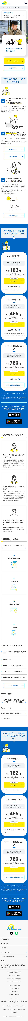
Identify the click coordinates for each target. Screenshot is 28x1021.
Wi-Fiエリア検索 (13, 156)
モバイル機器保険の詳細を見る (13, 388)
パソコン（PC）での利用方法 (11, 681)
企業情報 (3, 967)
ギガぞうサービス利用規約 (13, 1007)
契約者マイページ (13, 68)
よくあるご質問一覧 (12, 696)
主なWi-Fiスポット (13, 149)
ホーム (2, 7)
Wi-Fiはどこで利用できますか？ (12, 675)
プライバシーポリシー (13, 1011)
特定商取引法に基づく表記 (13, 1014)
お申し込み (13, 281)
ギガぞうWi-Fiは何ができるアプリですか (14, 662)
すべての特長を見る (13, 215)
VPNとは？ (6, 669)
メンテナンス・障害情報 (7, 976)
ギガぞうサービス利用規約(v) (13, 1004)
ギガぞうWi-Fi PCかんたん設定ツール (12, 726)
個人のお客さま (9, 7)
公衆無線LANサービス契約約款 (13, 994)
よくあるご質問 (5, 731)
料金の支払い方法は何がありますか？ (14, 686)
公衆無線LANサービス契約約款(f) (13, 991)
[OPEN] (26, 3)
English (3, 980)
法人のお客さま (5, 963)
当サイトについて (13, 1017)
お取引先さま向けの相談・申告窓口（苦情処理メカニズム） (12, 985)
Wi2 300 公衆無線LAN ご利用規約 (13, 1001)
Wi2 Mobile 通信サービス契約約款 (13, 998)
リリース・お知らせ (6, 971)
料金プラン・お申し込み (13, 61)
